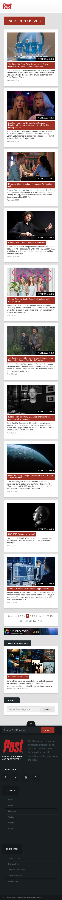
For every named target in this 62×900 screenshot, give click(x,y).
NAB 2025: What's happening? (21, 534)
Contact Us (13, 881)
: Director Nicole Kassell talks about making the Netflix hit (30, 300)
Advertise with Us (15, 875)
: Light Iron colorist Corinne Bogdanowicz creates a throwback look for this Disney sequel (28, 125)
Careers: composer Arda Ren (26, 243)
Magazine (12, 811)
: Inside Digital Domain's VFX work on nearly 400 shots (28, 65)
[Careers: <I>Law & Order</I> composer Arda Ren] (31, 225)
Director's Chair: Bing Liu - (30, 185)
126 (26, 621)
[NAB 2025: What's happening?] (31, 517)
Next (40, 621)
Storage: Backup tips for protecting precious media (30, 588)
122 (43, 616)
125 (21, 621)
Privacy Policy (14, 864)
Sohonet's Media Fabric (18, 677)
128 (34, 621)
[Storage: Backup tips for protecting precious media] (31, 571)
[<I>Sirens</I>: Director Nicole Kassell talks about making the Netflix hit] (31, 282)
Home (10, 800)
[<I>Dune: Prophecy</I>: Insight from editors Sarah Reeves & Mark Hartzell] (31, 458)
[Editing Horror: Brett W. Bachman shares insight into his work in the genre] (31, 399)
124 (51, 616)
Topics (11, 817)
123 (47, 616)
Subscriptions (14, 858)
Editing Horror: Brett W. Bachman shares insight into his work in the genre (29, 418)
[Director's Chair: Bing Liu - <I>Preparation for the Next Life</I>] (31, 166)
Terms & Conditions (16, 870)
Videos (11, 823)
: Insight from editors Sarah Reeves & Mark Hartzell (30, 476)
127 (30, 621)
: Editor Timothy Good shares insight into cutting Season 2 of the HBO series (30, 359)
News (10, 805)
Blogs (10, 829)
